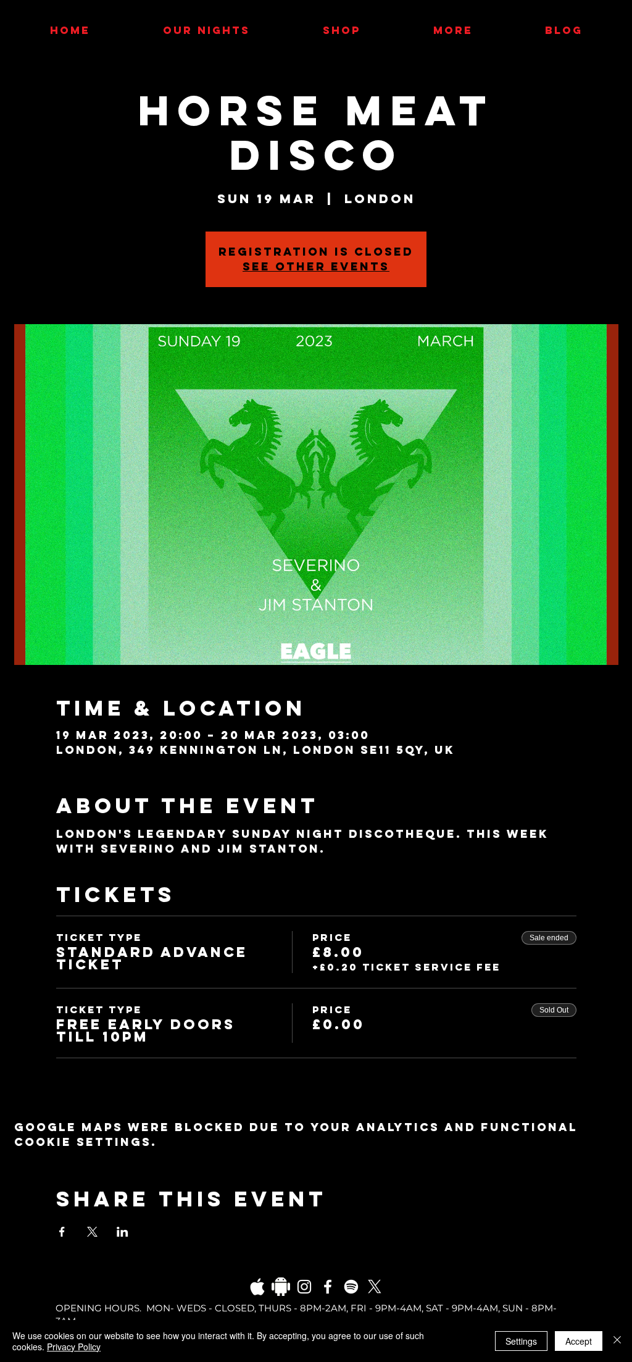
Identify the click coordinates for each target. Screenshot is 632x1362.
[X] (374, 1286)
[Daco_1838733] (281, 1286)
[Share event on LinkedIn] (122, 1232)
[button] (453, 30)
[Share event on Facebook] (62, 1232)
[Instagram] (304, 1286)
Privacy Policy (74, 1346)
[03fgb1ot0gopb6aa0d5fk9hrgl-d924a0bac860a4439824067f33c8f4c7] (257, 1286)
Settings (521, 1341)
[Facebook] (327, 1286)
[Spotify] (351, 1286)
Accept (578, 1341)
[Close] (617, 1341)
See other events (316, 266)
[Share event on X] (92, 1232)
